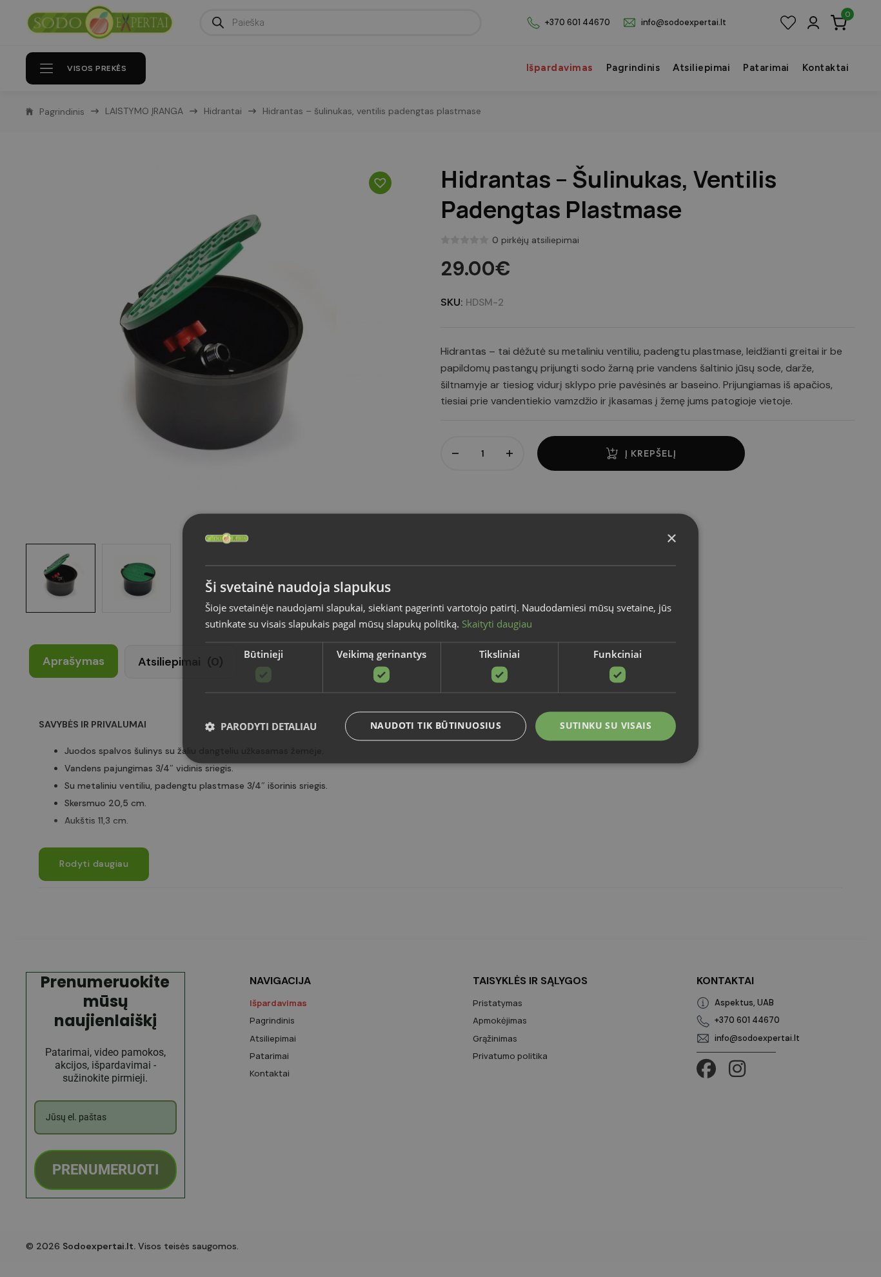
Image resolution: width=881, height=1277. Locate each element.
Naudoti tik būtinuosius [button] (435, 726)
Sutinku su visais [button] (605, 726)
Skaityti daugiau (497, 624)
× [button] (671, 539)
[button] (261, 726)
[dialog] (440, 638)
